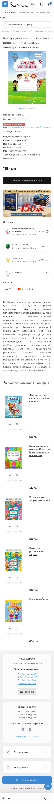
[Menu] (5, 4)
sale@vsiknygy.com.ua (27, 736)
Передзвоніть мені (27, 683)
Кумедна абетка (38, 599)
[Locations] (32, 4)
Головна (6, 31)
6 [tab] (33, 108)
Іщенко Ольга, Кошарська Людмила (30, 127)
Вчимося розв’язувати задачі (36, 551)
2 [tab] (23, 108)
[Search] (5, 24)
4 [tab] (28, 108)
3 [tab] (25, 108)
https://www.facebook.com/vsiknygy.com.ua (23, 729)
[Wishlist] (17, 424)
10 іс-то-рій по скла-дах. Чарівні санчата (39, 398)
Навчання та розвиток (43, 31)
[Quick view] (10, 424)
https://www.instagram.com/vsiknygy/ (30, 729)
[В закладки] (46, 798)
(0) (14, 119)
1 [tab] (20, 108)
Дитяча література (21, 31)
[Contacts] (41, 4)
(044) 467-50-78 (28, 676)
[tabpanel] (27, 77)
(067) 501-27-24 (28, 673)
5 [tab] (31, 108)
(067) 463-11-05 (28, 679)
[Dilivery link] (47, 231)
